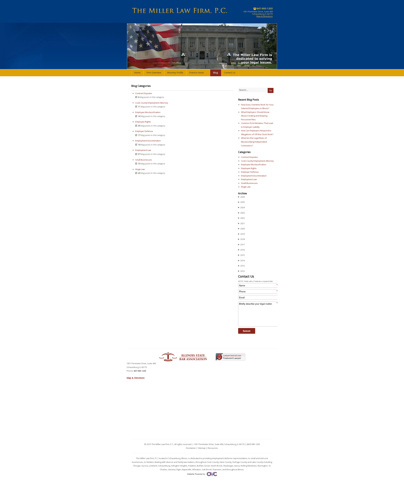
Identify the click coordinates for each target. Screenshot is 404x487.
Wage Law (140, 169)
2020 (241, 228)
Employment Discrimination (148, 140)
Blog (215, 72)
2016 (241, 249)
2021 (241, 223)
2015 (241, 255)
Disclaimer (191, 448)
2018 (241, 239)
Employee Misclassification (147, 112)
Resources (213, 448)
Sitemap (202, 448)
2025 (241, 202)
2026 (241, 196)
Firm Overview (153, 72)
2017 (241, 244)
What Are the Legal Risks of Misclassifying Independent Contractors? (254, 142)
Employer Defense (144, 131)
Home (137, 72)
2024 (241, 207)
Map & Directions (264, 16)
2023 (241, 212)
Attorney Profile (175, 72)
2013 (241, 265)
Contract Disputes (143, 93)
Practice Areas (196, 72)
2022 (241, 218)
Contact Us (229, 72)
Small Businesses (143, 159)
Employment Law (143, 150)
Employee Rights (143, 121)
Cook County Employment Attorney (151, 102)
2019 (241, 234)
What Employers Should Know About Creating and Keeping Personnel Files (255, 116)
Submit (246, 330)
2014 (241, 260)
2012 (241, 271)
